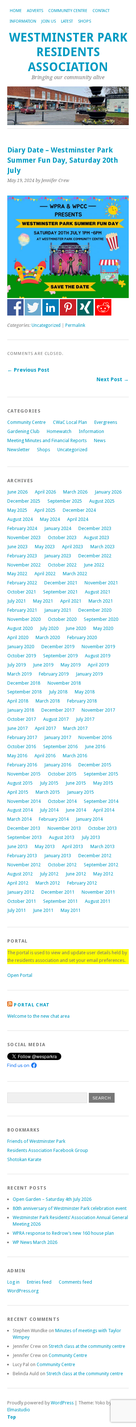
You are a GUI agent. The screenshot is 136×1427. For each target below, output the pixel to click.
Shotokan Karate (24, 1159)
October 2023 (62, 537)
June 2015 (76, 783)
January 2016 (57, 764)
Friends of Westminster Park (36, 1141)
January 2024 (57, 528)
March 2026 (75, 492)
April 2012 (17, 883)
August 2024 (20, 519)
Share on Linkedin (50, 307)
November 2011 (98, 892)
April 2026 (45, 492)
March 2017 (75, 728)
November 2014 (24, 801)
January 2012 (20, 892)
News (100, 440)
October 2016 (21, 746)
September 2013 (24, 837)
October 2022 (62, 565)
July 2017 (85, 719)
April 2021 (70, 601)
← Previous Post (28, 370)
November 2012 (24, 864)
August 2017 (56, 719)
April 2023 (72, 546)
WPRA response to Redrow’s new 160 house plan (63, 1233)
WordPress (62, 1402)
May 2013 (45, 846)
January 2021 (57, 610)
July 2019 (16, 665)
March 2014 (19, 819)
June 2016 (95, 746)
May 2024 (50, 519)
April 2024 (77, 519)
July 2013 (91, 837)
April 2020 (17, 637)
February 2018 (82, 701)
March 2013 (102, 846)
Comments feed (75, 1282)
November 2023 (24, 537)
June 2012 (76, 874)
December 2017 (57, 710)
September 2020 (101, 619)
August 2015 (20, 783)
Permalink (75, 325)
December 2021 (60, 582)
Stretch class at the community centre (87, 1346)
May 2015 (103, 783)
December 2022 (94, 555)
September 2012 (101, 864)
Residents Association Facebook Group (47, 1150)
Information (23, 21)
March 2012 (48, 883)
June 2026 (17, 492)
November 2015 (24, 774)
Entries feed (39, 1282)
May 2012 (103, 874)
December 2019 (57, 646)
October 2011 (21, 901)
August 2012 (20, 874)
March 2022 (75, 573)
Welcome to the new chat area (38, 1016)
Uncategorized (46, 325)
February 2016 (22, 764)
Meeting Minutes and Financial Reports (47, 440)
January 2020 (20, 646)
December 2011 (57, 892)
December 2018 (23, 683)
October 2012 (62, 864)
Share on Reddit (103, 307)
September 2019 (60, 655)
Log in (13, 1282)
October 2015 (62, 774)
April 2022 (44, 573)
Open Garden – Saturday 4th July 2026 (52, 1199)
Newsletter (18, 449)
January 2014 (89, 819)
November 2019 (98, 646)
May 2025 (17, 510)
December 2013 (23, 828)
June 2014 (76, 810)
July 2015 (49, 783)
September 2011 (60, 901)
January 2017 (57, 737)
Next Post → (112, 379)
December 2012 (94, 855)
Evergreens (105, 422)
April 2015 (17, 792)
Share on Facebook (15, 307)
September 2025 (65, 501)
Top (11, 1417)
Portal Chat (32, 1005)
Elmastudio (18, 1409)
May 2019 (71, 665)
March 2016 (75, 755)
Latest (67, 21)
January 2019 (89, 674)
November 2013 (64, 828)
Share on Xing (85, 307)
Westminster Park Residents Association (68, 52)
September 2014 (101, 801)
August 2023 (96, 537)
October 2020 (62, 619)
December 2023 (94, 528)
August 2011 (97, 901)
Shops (84, 21)
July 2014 (49, 810)
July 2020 (49, 628)
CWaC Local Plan (70, 422)
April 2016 (44, 755)
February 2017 (22, 737)
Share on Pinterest (68, 307)
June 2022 (94, 565)
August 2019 (97, 655)
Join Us (48, 21)
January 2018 (20, 710)
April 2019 (98, 665)
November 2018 (64, 683)
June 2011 (43, 910)
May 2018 (85, 692)
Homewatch (59, 431)
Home (16, 10)
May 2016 (17, 755)
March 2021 (100, 601)
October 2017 (21, 719)
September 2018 (24, 692)
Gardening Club (23, 431)
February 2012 (82, 883)
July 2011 (16, 910)
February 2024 (22, 528)
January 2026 (108, 492)
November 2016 (95, 737)
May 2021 (43, 601)
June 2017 (17, 728)
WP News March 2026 (35, 1242)
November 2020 (24, 619)
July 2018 (58, 692)
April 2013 (72, 846)
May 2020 (103, 628)
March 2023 (102, 546)
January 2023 (57, 555)
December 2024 (79, 510)
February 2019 (54, 674)
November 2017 (98, 710)
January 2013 (57, 855)
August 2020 (20, 628)
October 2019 (21, 655)
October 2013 (102, 828)
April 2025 (44, 510)
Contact (101, 10)
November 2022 (24, 565)
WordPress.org (22, 1290)
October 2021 (21, 592)
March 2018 (48, 701)
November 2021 (101, 582)
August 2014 (20, 810)
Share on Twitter (33, 307)
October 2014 (62, 801)
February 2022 (22, 582)
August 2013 (61, 837)
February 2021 (22, 610)
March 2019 (19, 674)
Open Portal (19, 975)
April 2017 (45, 728)
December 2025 (23, 501)
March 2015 (48, 792)
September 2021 (60, 592)
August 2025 (102, 501)
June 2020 (76, 628)
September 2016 (60, 746)
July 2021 (16, 601)
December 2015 (94, 764)
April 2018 (17, 701)
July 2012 (49, 874)
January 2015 (80, 792)
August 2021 (97, 592)
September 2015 (101, 774)
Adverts (35, 10)
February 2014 (54, 819)
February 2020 (82, 637)
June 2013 (17, 846)
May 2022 (17, 573)
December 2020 (94, 610)
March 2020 (48, 637)
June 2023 (17, 546)
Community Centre (67, 10)
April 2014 (103, 810)
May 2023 (45, 546)
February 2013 (22, 855)
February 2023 (22, 555)
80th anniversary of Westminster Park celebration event (70, 1208)
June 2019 (43, 665)
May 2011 (71, 910)
